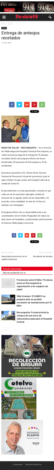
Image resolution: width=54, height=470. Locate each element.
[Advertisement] (27, 73)
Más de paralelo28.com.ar (14, 273)
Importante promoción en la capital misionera (14, 258)
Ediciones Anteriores (33, 464)
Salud (4, 28)
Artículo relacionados (12, 269)
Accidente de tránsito (43, 256)
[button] (50, 17)
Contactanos (18, 464)
